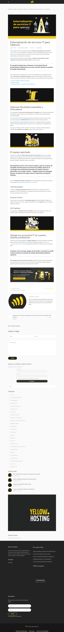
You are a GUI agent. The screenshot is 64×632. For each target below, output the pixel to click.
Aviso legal (32, 616)
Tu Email (18, 373)
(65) (15, 397)
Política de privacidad (21, 616)
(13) (14, 423)
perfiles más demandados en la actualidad (28, 182)
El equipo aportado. (15, 82)
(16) (14, 443)
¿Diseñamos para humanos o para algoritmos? (42, 559)
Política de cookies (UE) (42, 616)
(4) (13, 429)
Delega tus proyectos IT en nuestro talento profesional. (23, 84)
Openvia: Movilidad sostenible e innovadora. (20, 80)
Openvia (15, 54)
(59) (18, 420)
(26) (16, 461)
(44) (14, 414)
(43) (15, 406)
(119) (14, 458)
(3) (11, 394)
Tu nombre (18, 369)
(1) (13, 403)
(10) (18, 446)
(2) (13, 412)
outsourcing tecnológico (15, 52)
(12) (13, 409)
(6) (12, 452)
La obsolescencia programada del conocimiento (42, 561)
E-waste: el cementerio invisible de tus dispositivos (23, 489)
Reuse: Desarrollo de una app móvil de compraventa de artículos (26, 474)
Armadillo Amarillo (12, 9)
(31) (16, 417)
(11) (12, 463)
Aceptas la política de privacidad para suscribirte (28, 378)
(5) (13, 432)
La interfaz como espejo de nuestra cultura (22, 484)
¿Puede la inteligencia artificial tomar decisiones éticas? (24, 479)
